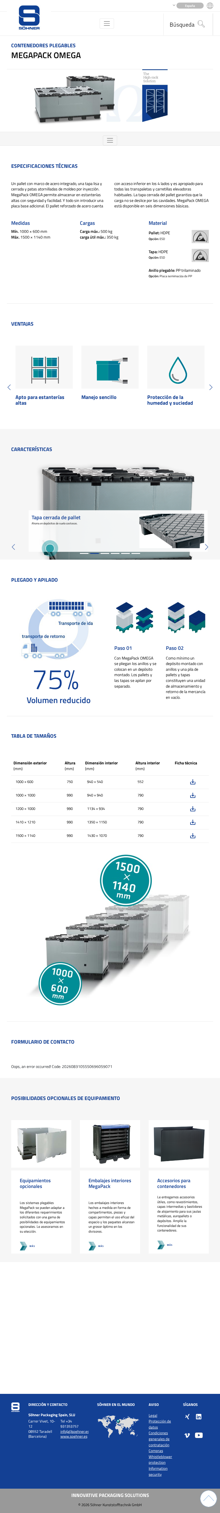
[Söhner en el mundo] (118, 1426)
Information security (158, 1471)
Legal (153, 1415)
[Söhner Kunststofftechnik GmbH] (29, 18)
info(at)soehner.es (74, 1431)
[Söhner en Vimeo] (187, 1435)
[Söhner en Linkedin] (199, 1416)
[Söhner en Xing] (187, 1416)
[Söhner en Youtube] (199, 1435)
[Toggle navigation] (107, 23)
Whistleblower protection (160, 1459)
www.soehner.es (73, 1436)
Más (32, 1246)
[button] (9, 387)
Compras (156, 1450)
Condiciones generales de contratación (159, 1438)
